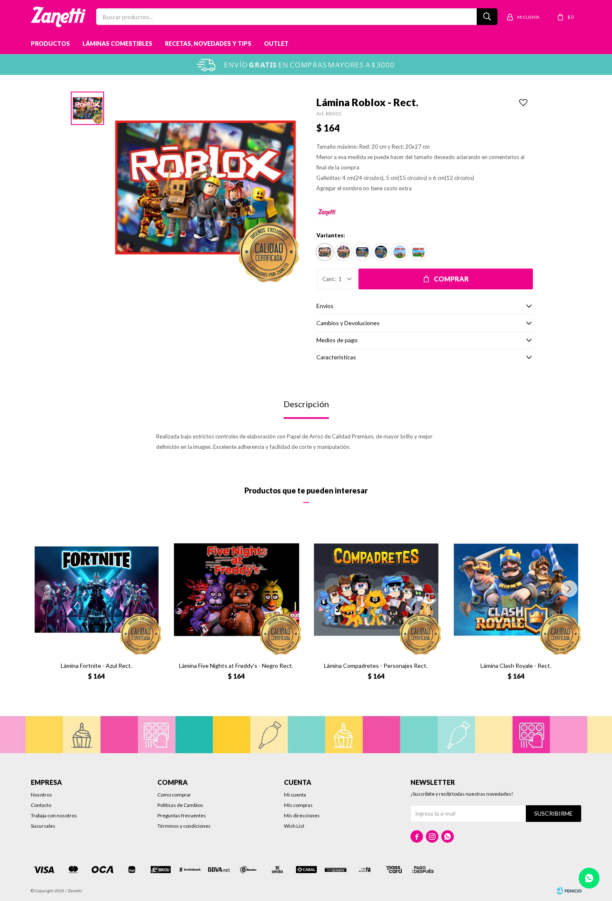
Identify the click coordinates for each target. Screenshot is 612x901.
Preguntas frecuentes (181, 815)
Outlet (276, 43)
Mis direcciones (302, 815)
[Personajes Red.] (381, 252)
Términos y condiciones (184, 826)
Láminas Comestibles (117, 43)
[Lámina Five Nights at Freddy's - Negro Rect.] (236, 589)
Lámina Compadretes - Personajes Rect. (376, 665)
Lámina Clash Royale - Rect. (515, 665)
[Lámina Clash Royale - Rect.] (516, 589)
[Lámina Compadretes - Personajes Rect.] (376, 589)
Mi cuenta (295, 794)
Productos (50, 43)
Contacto (41, 805)
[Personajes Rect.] (362, 252)
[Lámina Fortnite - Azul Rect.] (96, 589)
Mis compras (298, 805)
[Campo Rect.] (418, 252)
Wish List (294, 826)
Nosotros (41, 794)
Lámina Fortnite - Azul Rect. (96, 665)
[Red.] (343, 252)
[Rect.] (324, 252)
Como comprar (174, 794)
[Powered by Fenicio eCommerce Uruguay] (569, 890)
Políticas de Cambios (180, 805)
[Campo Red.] (399, 252)
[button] (569, 589)
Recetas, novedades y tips (208, 43)
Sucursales (43, 826)
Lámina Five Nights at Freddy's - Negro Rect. (236, 665)
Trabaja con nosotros (54, 815)
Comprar (451, 279)
